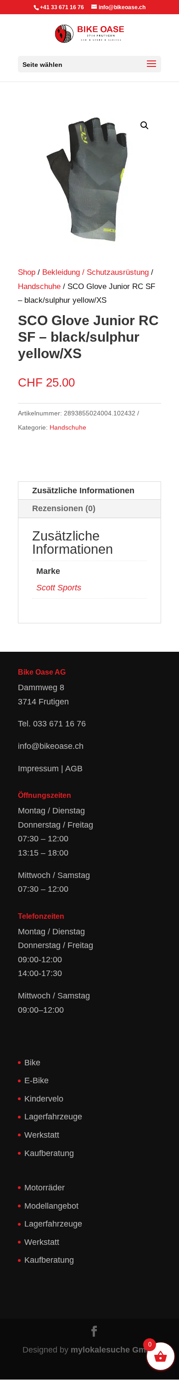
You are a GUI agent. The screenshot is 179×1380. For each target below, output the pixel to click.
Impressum (38, 768)
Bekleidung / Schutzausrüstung (95, 272)
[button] (144, 125)
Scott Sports (58, 587)
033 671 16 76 (59, 723)
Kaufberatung (49, 1153)
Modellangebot (51, 1206)
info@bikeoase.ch (51, 746)
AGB (74, 768)
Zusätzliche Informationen (83, 490)
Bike (32, 1062)
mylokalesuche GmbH (114, 1349)
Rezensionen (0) (63, 508)
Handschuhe (39, 286)
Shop (26, 272)
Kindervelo (43, 1098)
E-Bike (36, 1080)
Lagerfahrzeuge (53, 1116)
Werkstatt (41, 1135)
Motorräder (44, 1187)
